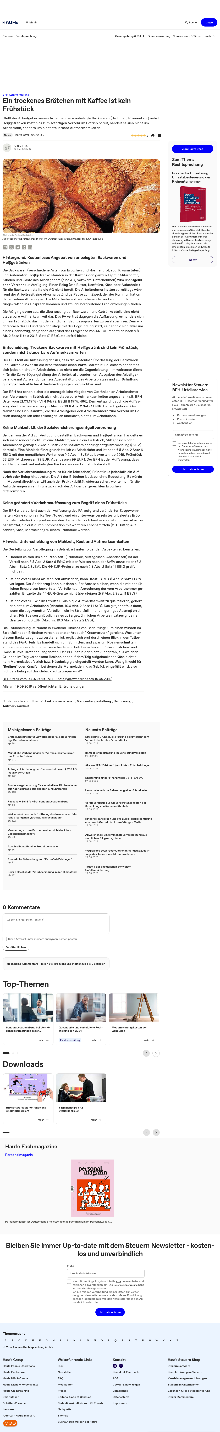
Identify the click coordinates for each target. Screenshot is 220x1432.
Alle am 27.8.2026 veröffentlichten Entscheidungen (117, 765)
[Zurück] (146, 1053)
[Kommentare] (159, 135)
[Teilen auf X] (11, 248)
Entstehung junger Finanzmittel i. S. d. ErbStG (114, 777)
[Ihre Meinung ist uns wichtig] (10, 1423)
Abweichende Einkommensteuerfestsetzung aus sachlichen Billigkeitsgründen (116, 836)
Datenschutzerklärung (126, 1285)
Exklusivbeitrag (70, 1040)
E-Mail (70, 1266)
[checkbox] (5, 939)
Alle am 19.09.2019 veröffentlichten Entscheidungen (44, 686)
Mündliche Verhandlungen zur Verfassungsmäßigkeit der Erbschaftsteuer (41, 754)
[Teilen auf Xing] (24, 248)
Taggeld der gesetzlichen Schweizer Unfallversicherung (108, 868)
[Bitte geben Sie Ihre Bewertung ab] (144, 136)
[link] (8, 36)
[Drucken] (153, 135)
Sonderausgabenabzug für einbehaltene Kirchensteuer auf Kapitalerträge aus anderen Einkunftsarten (42, 787)
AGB (118, 1281)
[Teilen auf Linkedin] (30, 248)
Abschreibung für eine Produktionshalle (33, 846)
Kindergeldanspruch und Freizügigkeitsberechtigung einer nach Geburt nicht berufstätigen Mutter (118, 820)
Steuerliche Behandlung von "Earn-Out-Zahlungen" (40, 859)
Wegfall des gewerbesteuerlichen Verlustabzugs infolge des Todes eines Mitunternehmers (117, 852)
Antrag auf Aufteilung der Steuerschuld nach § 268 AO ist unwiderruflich (42, 770)
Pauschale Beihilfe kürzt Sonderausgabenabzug (38, 801)
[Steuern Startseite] (11, 22)
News (7, 135)
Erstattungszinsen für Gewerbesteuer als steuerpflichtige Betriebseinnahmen (42, 738)
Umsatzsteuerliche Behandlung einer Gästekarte (116, 790)
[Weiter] (156, 1053)
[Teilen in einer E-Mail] (5, 248)
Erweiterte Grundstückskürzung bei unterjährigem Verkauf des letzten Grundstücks (117, 738)
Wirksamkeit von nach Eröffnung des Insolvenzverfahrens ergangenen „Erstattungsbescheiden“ (42, 815)
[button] (209, 22)
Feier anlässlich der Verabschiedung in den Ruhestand (42, 872)
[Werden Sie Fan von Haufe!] (121, 1366)
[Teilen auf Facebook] (17, 248)
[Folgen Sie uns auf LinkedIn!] (115, 1366)
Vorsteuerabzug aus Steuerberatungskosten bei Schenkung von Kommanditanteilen (115, 804)
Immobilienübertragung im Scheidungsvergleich (115, 752)
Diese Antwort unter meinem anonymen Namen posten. (43, 939)
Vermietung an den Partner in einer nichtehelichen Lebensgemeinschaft (39, 831)
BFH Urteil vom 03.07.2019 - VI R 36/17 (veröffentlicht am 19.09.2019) (57, 678)
